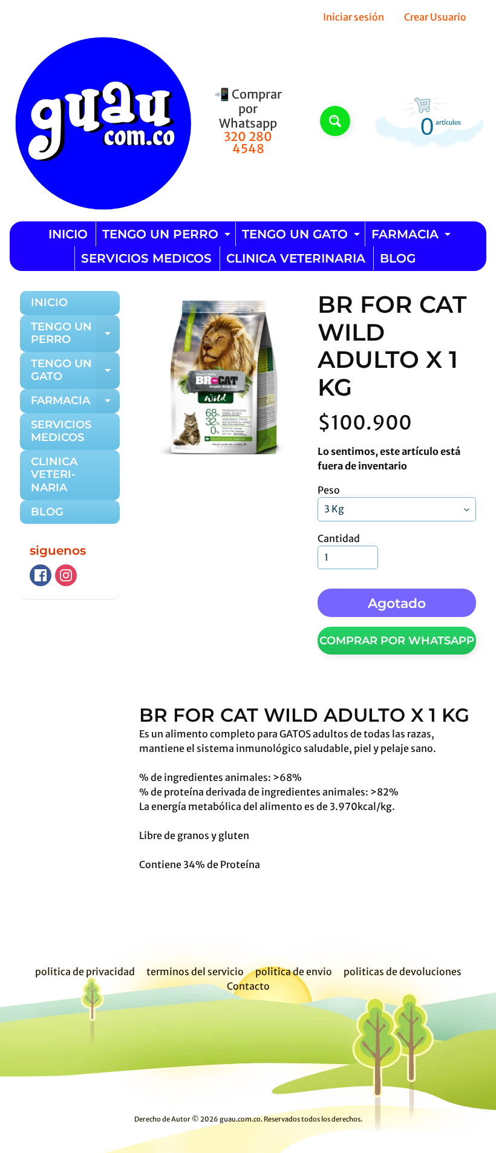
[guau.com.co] (100, 121)
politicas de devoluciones (403, 971)
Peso (329, 490)
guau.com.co (240, 1119)
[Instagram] (66, 575)
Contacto (248, 986)
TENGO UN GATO (302, 236)
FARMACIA (412, 236)
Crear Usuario (435, 17)
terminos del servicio (195, 971)
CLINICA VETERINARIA (295, 258)
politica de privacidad (85, 971)
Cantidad (339, 538)
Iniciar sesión (353, 17)
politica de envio (293, 971)
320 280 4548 (248, 143)
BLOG (398, 258)
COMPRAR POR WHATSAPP (396, 640)
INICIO (68, 234)
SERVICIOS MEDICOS (146, 258)
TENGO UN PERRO (167, 236)
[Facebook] (40, 575)
